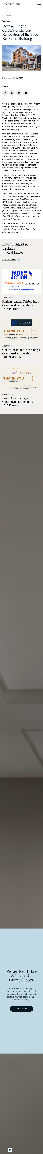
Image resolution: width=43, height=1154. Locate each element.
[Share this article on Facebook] (26, 93)
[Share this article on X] (12, 93)
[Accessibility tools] (10, 1150)
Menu (38, 4)
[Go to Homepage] (11, 4)
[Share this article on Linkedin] (19, 93)
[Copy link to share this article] (5, 93)
